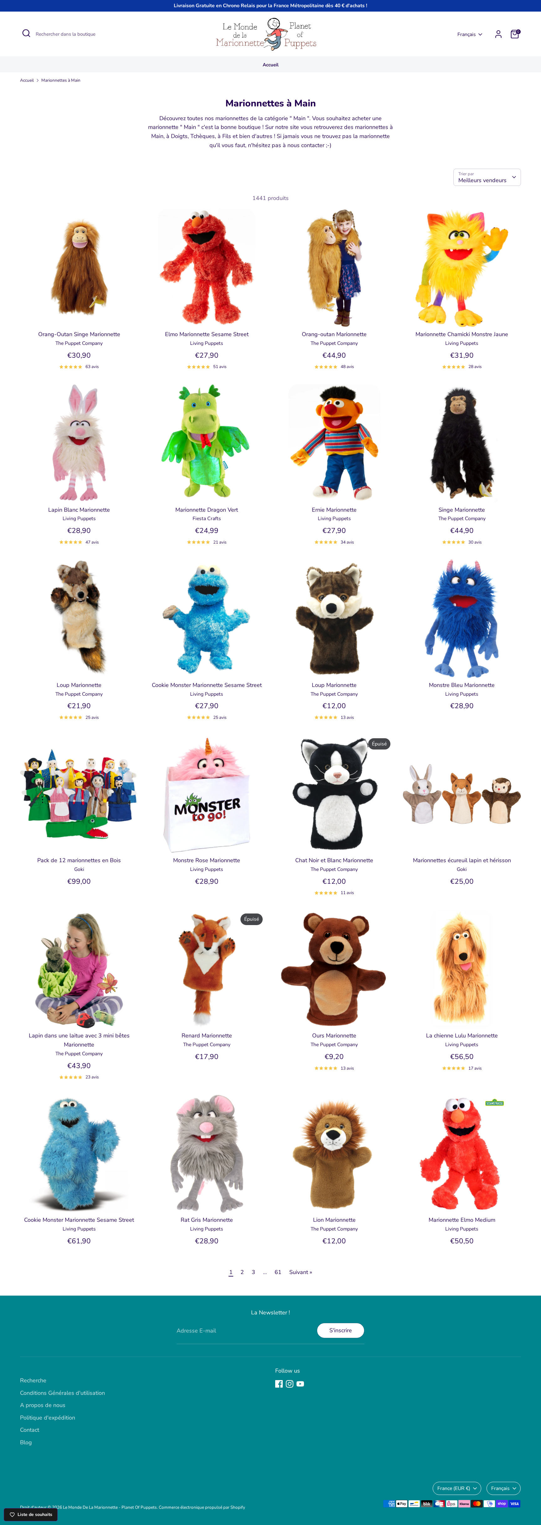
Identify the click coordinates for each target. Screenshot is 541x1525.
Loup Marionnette (79, 685)
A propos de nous (42, 1405)
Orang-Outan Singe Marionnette (79, 334)
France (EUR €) (453, 1488)
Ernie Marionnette (334, 510)
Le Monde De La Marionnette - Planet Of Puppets (110, 1507)
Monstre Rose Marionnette (206, 860)
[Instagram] (289, 1384)
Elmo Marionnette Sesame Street (207, 334)
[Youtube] (300, 1384)
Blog (26, 1442)
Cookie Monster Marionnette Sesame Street (207, 685)
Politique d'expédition (47, 1417)
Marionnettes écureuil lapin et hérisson (462, 860)
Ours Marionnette (334, 1035)
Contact (29, 1430)
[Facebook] (279, 1384)
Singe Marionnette (462, 510)
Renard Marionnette (207, 1035)
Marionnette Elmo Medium (462, 1220)
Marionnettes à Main (60, 80)
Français (466, 34)
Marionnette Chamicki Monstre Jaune (461, 334)
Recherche (33, 1380)
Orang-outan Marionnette (334, 334)
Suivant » (300, 1272)
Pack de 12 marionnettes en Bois (79, 860)
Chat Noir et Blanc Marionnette (334, 860)
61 (278, 1272)
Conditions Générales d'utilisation (62, 1393)
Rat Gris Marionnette (207, 1220)
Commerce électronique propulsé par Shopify (202, 1507)
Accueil (271, 65)
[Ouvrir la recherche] (26, 33)
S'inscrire (340, 1330)
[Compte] (498, 34)
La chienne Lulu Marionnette (462, 1035)
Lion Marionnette (334, 1220)
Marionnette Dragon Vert (206, 510)
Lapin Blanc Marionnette (79, 510)
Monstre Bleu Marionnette (462, 685)
